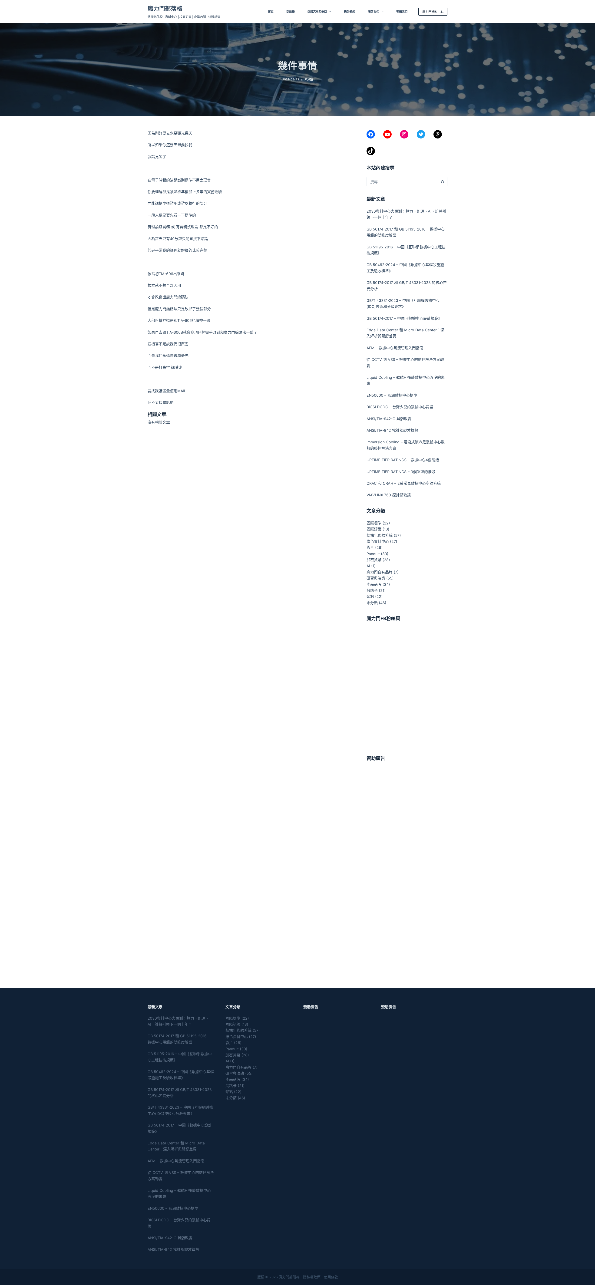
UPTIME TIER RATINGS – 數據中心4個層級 (403, 460)
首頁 (271, 11)
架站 (370, 596)
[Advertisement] (407, 800)
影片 (370, 547)
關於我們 (373, 11)
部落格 (290, 11)
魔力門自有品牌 (380, 572)
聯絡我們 (401, 11)
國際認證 (374, 529)
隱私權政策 (312, 1277)
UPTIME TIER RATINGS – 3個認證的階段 (401, 471)
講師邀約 (349, 11)
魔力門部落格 (165, 8)
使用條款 (331, 1277)
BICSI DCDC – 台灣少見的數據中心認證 (400, 407)
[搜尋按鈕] (442, 181)
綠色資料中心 (378, 541)
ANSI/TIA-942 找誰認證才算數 (392, 430)
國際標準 (374, 523)
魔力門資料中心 (432, 11)
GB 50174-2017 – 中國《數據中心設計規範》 (404, 318)
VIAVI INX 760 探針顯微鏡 (389, 495)
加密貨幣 (374, 559)
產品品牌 (374, 584)
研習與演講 (376, 578)
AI (368, 565)
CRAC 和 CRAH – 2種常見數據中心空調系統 (404, 483)
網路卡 (372, 590)
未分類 (308, 79)
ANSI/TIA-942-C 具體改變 (389, 418)
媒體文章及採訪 (317, 11)
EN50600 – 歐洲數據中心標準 (392, 395)
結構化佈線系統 (380, 535)
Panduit (373, 553)
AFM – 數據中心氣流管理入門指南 (395, 348)
